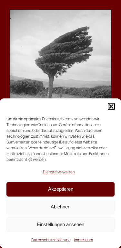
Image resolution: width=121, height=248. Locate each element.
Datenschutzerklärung (51, 240)
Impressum (83, 240)
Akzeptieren (60, 189)
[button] (111, 106)
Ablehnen (60, 206)
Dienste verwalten (59, 172)
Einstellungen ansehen (60, 224)
